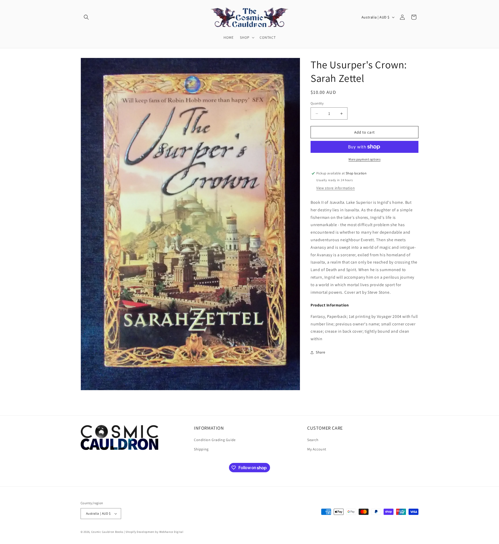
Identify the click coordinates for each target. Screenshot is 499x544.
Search (313, 440)
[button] (86, 17)
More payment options (364, 159)
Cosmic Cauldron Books (107, 532)
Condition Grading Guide (215, 440)
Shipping (201, 449)
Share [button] (320, 352)
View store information (335, 188)
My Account (316, 449)
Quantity (317, 103)
